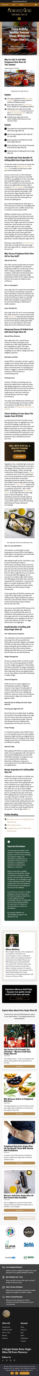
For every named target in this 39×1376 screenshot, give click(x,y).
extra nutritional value (14, 111)
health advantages (17, 187)
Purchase (19, 998)
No (17, 1373)
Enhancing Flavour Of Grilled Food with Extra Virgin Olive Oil (19, 141)
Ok (12, 1373)
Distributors (24, 1338)
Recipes (4, 1335)
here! (28, 809)
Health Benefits (7, 1330)
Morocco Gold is (20, 484)
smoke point (28, 105)
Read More (19, 1066)
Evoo (14, 48)
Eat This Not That (28, 243)
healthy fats (12, 317)
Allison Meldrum (16, 46)
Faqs (22, 1332)
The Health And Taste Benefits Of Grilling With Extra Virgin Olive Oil (20, 130)
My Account (5, 4)
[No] (37, 1370)
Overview (25, 46)
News (18, 48)
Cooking (10, 48)
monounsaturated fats (18, 113)
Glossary (5, 1338)
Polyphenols (6, 1327)
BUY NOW (19, 456)
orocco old (19, 11)
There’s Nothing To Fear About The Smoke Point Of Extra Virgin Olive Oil (20, 146)
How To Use (6, 1332)
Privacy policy (24, 1373)
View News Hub (10, 1218)
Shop (22, 1327)
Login (13, 4)
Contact (21, 4)
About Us (24, 1330)
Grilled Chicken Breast (14, 825)
